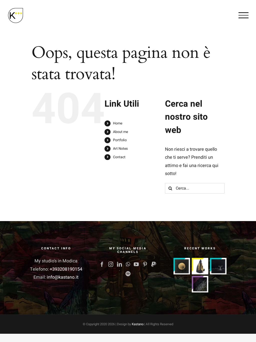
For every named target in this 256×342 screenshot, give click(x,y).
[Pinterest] (145, 264)
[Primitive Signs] (218, 266)
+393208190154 (66, 269)
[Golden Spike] (181, 266)
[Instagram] (110, 264)
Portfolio (120, 140)
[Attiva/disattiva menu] (243, 15)
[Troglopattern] (199, 284)
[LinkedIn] (119, 264)
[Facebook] (102, 264)
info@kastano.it (62, 277)
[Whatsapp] (128, 264)
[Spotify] (128, 273)
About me (120, 131)
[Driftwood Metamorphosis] (199, 266)
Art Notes (120, 148)
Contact (119, 157)
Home (117, 123)
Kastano (138, 324)
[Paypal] (153, 264)
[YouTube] (136, 264)
